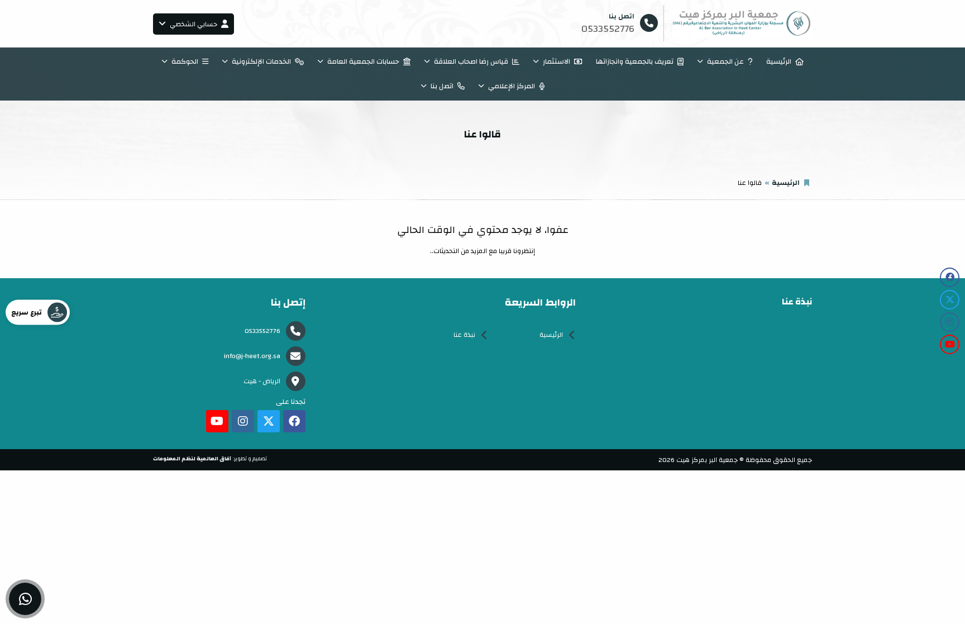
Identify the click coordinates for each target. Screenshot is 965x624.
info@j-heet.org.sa (252, 356)
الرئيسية (778, 61)
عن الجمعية (725, 61)
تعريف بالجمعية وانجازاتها (634, 61)
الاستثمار (556, 61)
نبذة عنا (464, 334)
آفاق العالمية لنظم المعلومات (192, 459)
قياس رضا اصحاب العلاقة (471, 61)
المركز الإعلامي (511, 86)
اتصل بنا (442, 86)
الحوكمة (184, 61)
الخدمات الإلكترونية (261, 61)
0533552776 (262, 331)
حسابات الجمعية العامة (363, 61)
